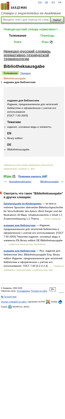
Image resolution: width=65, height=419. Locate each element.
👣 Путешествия (8, 297)
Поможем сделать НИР (32, 176)
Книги (17, 41)
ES (53, 2)
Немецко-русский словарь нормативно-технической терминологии (32, 29)
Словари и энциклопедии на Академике (31, 13)
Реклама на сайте (39, 291)
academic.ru (14, 6)
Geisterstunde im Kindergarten (23, 203)
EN (40, 2)
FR (59, 2)
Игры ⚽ (47, 41)
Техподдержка (23, 291)
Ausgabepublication (20, 181)
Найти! (57, 19)
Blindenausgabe (49, 181)
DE (46, 2)
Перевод (25, 73)
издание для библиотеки (20, 225)
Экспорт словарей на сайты (14, 302)
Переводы (47, 35)
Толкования (17, 35)
